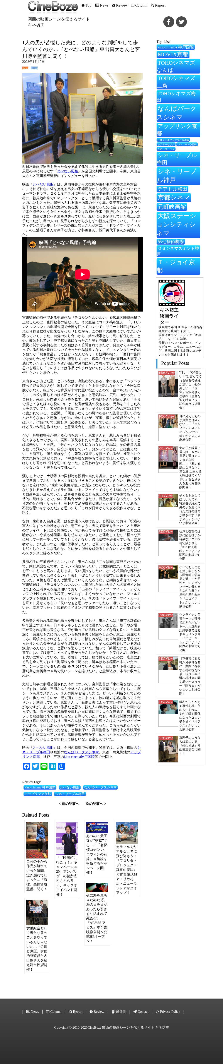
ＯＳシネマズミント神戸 (178, 251)
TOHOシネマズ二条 (176, 82)
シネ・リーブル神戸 (176, 176)
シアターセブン (166, 144)
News (25, 68)
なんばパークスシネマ (81, 752)
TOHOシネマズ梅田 (176, 97)
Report (34, 68)
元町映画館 (172, 207)
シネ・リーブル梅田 (70, 794)
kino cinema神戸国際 (79, 757)
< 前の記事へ (69, 803)
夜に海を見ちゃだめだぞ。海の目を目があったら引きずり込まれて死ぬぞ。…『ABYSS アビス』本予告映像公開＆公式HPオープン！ (96, 918)
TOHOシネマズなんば (176, 66)
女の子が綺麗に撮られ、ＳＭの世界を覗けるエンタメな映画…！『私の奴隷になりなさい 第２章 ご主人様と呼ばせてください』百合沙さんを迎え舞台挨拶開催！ (190, 467)
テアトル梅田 (172, 189)
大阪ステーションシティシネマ (176, 224)
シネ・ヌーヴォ (166, 149)
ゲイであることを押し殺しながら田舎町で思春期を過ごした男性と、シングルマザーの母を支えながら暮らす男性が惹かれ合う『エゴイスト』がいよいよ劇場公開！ (190, 586)
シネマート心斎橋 (187, 144)
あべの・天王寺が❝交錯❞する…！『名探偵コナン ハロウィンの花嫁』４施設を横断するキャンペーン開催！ (97, 854)
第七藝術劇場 (171, 241)
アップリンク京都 (38, 794)
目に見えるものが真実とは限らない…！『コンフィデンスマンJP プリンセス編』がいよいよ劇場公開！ (190, 428)
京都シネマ (174, 197)
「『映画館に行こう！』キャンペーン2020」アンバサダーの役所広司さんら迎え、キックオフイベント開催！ (66, 876)
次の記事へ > (96, 803)
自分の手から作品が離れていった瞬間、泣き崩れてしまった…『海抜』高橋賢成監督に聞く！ (36, 875)
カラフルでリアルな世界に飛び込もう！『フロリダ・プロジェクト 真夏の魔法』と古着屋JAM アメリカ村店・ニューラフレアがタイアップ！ (126, 869)
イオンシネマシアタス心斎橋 (173, 140)
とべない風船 (67, 171)
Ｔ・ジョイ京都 (176, 266)
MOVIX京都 (173, 54)
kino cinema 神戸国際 (40, 787)
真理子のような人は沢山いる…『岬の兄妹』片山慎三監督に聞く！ (190, 745)
